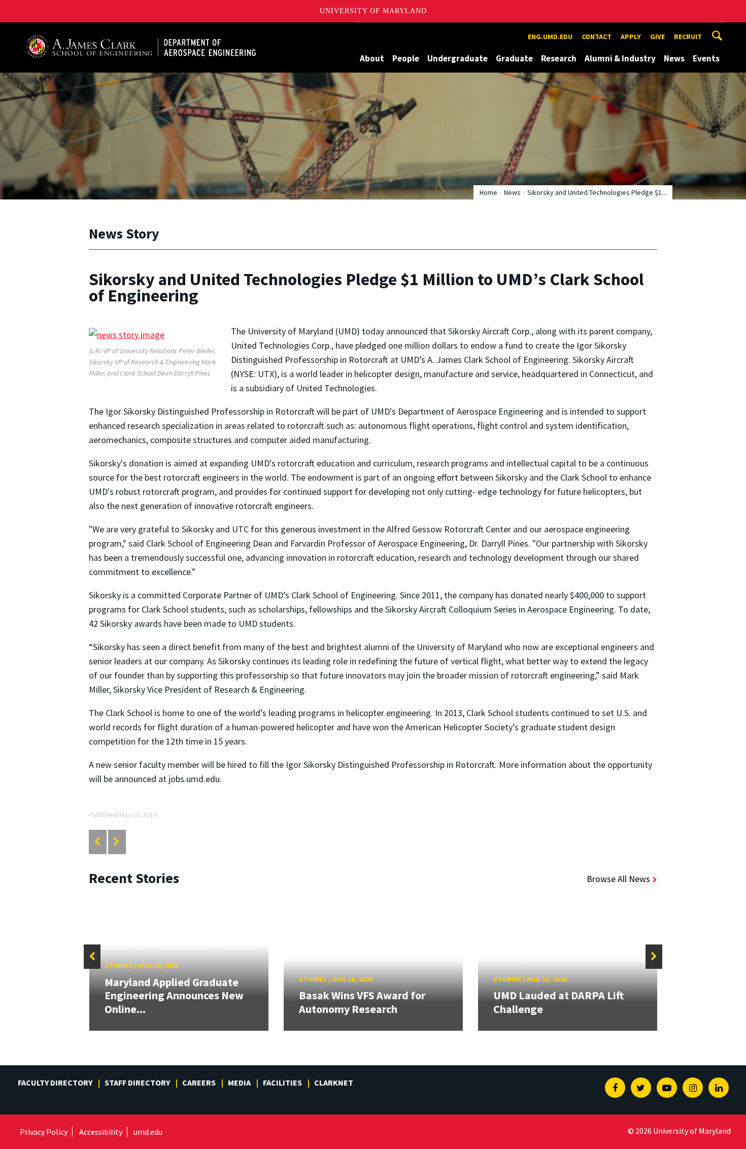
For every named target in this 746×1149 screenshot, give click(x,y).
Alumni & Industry (620, 58)
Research (559, 58)
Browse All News (618, 879)
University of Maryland (373, 11)
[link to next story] (116, 842)
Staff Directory (137, 1082)
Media (239, 1082)
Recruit (688, 36)
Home (488, 192)
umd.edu (147, 1132)
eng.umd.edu (550, 36)
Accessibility (100, 1132)
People (405, 58)
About (372, 58)
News (674, 58)
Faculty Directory (55, 1082)
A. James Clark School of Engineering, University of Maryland (140, 32)
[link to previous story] (97, 842)
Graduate (514, 58)
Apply (631, 36)
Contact (597, 36)
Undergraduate (457, 58)
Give (657, 36)
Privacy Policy (43, 1132)
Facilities (282, 1082)
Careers (199, 1082)
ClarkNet (333, 1082)
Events (706, 58)
